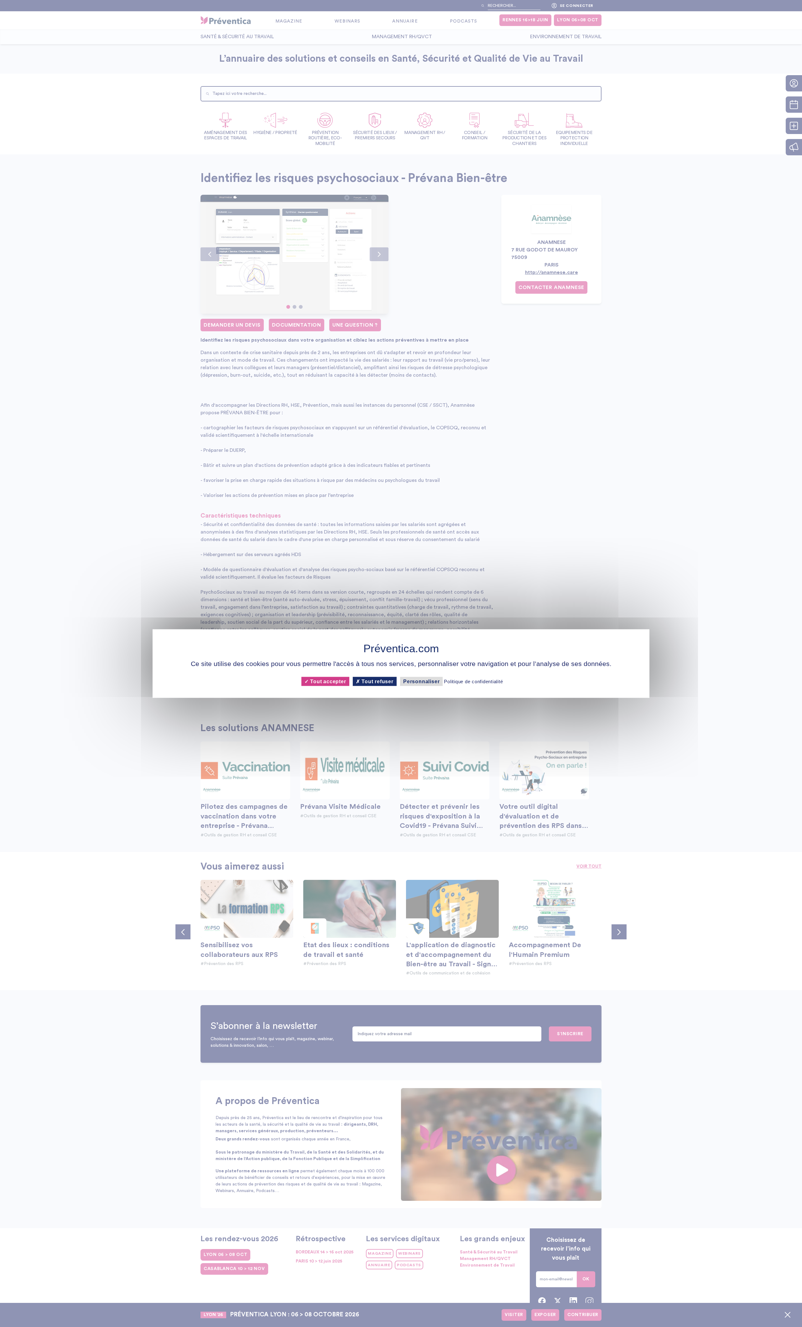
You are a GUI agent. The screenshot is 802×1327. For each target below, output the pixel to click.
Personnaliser (421, 681)
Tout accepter (327, 681)
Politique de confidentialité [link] (473, 681)
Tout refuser (376, 681)
